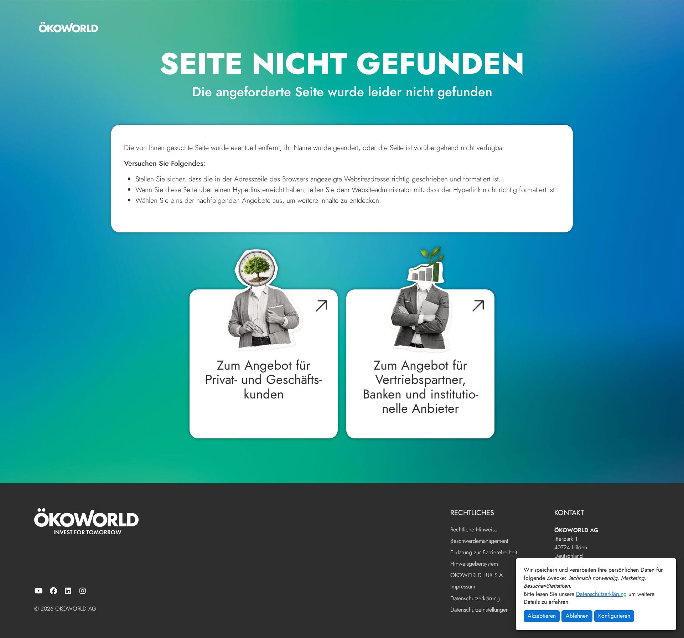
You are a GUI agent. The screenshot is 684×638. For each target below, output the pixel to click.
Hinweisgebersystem (474, 564)
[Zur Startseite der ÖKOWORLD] (68, 26)
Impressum (462, 587)
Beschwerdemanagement (479, 541)
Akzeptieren (542, 616)
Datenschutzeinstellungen (479, 609)
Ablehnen (577, 616)
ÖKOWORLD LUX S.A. (477, 575)
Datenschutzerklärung (601, 594)
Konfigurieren (614, 616)
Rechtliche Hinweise (473, 530)
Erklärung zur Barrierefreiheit (483, 552)
